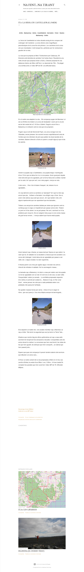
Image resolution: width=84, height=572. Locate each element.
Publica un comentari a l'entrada (33, 512)
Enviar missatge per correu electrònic (34, 417)
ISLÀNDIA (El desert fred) (31, 551)
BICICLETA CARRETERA (36, 419)
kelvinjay (49, 567)
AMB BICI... (30, 11)
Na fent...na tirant (38, 5)
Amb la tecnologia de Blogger (43, 564)
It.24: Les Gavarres (27, 509)
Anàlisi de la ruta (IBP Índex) (25, 411)
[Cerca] (65, 4)
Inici (24, 11)
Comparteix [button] (21, 417)
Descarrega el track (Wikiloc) (25, 409)
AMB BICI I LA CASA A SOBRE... (44, 11)
